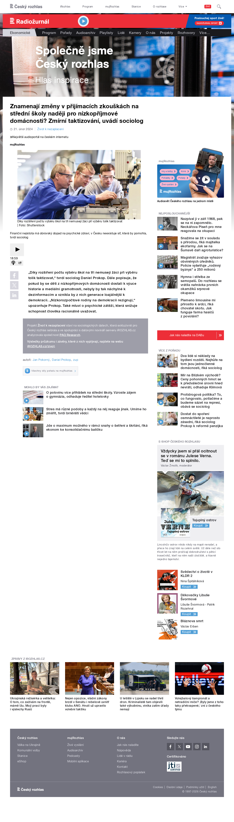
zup (75, 360)
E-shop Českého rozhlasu (179, 441)
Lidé (121, 33)
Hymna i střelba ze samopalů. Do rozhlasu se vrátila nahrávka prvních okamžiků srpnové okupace (201, 285)
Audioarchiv (85, 33)
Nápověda (124, 750)
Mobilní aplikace (78, 761)
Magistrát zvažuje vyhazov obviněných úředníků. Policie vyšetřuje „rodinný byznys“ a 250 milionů (201, 263)
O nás (151, 33)
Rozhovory (186, 33)
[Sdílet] (20, 263)
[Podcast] (13, 263)
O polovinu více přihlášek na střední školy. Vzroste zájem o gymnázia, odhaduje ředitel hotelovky (91, 394)
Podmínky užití (195, 787)
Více (204, 33)
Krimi (183, 171)
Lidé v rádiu (125, 756)
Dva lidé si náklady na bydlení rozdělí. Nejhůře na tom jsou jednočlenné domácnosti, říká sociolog (202, 362)
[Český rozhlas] (26, 6)
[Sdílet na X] (14, 285)
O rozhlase (159, 6)
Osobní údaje (175, 787)
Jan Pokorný (41, 360)
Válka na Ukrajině (28, 745)
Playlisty (106, 33)
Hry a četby (167, 171)
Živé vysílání (168, 184)
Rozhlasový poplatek (131, 772)
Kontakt (122, 767)
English (212, 787)
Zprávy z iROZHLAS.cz (28, 658)
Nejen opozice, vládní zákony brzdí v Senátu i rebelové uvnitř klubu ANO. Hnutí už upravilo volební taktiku (87, 704)
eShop (21, 761)
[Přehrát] (17, 249)
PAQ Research (70, 335)
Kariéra (122, 761)
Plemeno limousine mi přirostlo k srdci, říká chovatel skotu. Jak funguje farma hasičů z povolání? (198, 308)
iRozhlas (65, 6)
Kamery (135, 33)
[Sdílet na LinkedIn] (14, 295)
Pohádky (166, 178)
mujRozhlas (112, 6)
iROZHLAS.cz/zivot (40, 346)
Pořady (66, 33)
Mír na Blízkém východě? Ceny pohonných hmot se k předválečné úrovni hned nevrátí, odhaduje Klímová (201, 381)
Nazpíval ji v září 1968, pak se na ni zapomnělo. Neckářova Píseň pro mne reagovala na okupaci (202, 225)
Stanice (136, 6)
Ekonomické (20, 33)
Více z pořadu (169, 350)
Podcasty (73, 756)
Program (87, 6)
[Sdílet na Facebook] (14, 275)
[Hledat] (219, 6)
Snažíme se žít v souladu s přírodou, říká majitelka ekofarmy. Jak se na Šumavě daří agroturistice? (202, 244)
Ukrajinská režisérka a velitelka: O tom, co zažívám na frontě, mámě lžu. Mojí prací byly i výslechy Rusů (33, 704)
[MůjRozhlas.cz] (17, 145)
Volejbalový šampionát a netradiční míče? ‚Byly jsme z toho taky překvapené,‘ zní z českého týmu (199, 704)
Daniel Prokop (61, 360)
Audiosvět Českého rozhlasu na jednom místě (185, 201)
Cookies (158, 787)
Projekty (166, 33)
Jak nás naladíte (128, 745)
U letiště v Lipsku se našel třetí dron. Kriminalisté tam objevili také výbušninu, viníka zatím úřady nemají (144, 704)
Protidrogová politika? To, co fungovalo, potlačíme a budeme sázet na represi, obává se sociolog (201, 400)
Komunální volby (28, 750)
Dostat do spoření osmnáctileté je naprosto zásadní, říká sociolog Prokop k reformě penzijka (202, 420)
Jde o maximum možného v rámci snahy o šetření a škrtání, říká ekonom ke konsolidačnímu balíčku (97, 427)
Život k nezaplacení (50, 129)
